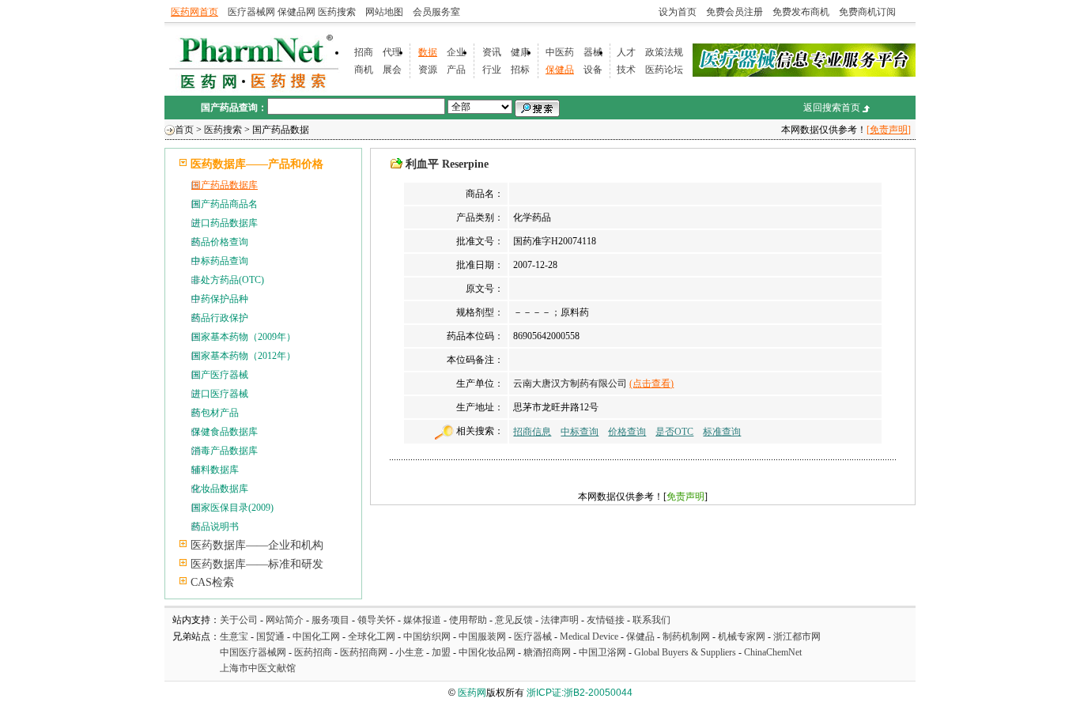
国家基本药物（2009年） (243, 336)
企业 (456, 52)
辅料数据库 (215, 469)
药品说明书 (215, 526)
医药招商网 (363, 652)
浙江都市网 (797, 636)
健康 (520, 52)
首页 (184, 129)
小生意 (409, 652)
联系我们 (651, 619)
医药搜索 (337, 11)
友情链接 (606, 619)
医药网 (472, 692)
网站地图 (384, 11)
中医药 (560, 52)
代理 (392, 52)
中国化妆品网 (487, 652)
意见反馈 (514, 619)
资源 (427, 69)
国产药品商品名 (224, 204)
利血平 (422, 164)
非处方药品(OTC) (227, 279)
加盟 (442, 652)
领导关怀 (376, 619)
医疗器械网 (251, 11)
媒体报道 (422, 619)
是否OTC (674, 431)
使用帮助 (468, 619)
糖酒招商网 (547, 652)
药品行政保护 (219, 317)
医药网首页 (194, 11)
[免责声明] (889, 129)
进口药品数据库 (224, 222)
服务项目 (330, 619)
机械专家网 (741, 636)
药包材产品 (215, 412)
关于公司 (239, 619)
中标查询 (580, 431)
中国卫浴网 (604, 652)
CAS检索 (212, 582)
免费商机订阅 (867, 11)
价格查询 (627, 431)
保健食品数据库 (224, 431)
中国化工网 (316, 636)
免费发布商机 (800, 11)
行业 (491, 69)
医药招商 (313, 652)
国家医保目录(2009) (232, 507)
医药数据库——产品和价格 (257, 164)
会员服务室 (436, 11)
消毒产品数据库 (224, 450)
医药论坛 (664, 69)
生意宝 (234, 636)
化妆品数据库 (219, 488)
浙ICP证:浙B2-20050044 (580, 692)
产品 (456, 69)
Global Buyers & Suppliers (685, 652)
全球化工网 (371, 636)
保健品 (560, 69)
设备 (592, 69)
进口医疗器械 (219, 393)
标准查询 (722, 431)
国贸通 (270, 636)
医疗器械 (533, 636)
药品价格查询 (219, 241)
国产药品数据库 (224, 185)
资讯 (491, 52)
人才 (626, 52)
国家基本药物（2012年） (243, 355)
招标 (520, 69)
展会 (392, 69)
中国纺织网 (427, 636)
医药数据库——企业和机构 (257, 545)
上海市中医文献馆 (258, 668)
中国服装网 (482, 636)
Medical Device (589, 636)
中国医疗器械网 (253, 652)
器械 (592, 52)
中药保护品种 (219, 298)
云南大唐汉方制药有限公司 (570, 383)
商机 (363, 69)
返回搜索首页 (831, 107)
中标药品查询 (219, 260)
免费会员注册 (734, 11)
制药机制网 (686, 636)
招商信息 (532, 431)
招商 (363, 52)
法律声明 (560, 619)
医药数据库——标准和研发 (257, 564)
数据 (427, 52)
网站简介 (285, 619)
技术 (626, 69)
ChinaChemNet (773, 652)
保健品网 (296, 11)
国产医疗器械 (219, 374)
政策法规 (664, 52)
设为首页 (678, 11)
